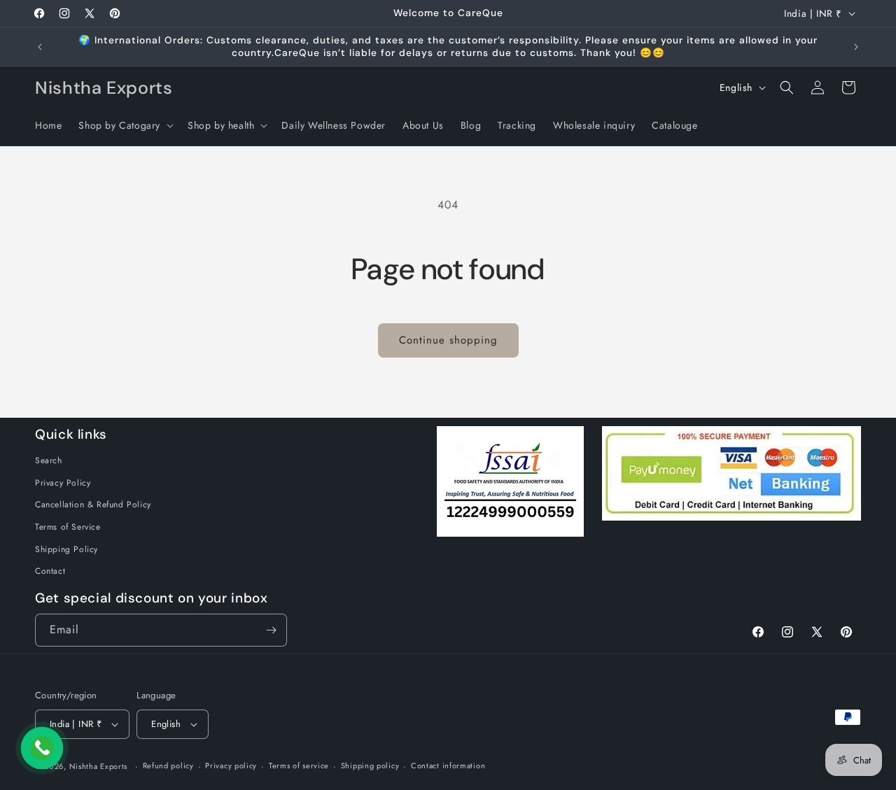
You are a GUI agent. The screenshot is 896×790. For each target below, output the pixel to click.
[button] (124, 125)
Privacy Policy (62, 483)
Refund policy (168, 765)
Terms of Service (68, 527)
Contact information (448, 765)
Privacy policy (231, 765)
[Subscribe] (270, 630)
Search (48, 460)
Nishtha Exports (98, 766)
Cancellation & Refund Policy (93, 504)
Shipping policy (370, 765)
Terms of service (299, 765)
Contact (50, 571)
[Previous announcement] (39, 47)
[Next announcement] (856, 47)
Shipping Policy (66, 549)
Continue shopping (448, 340)
